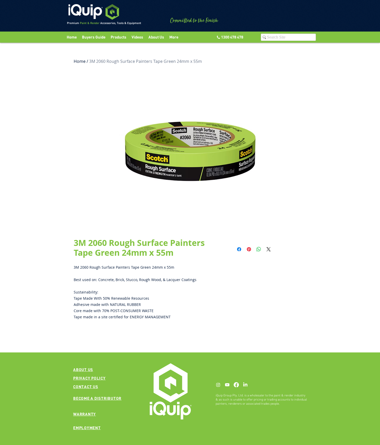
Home (80, 61)
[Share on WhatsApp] (259, 249)
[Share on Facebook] (239, 249)
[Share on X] (268, 249)
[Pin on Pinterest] (249, 249)
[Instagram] (218, 384)
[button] (137, 37)
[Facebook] (236, 384)
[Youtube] (227, 384)
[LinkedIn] (245, 384)
